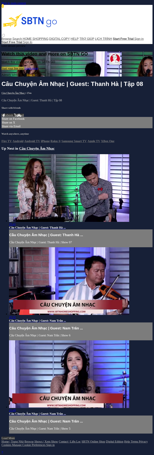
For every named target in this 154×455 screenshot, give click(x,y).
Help (127, 441)
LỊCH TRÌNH (103, 38)
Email (20, 115)
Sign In (27, 42)
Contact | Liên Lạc (70, 441)
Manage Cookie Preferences (29, 445)
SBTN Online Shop (93, 441)
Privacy (143, 441)
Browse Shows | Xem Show (41, 441)
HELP (75, 38)
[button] (3, 35)
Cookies (7, 445)
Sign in (139, 38)
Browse (7, 38)
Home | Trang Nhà (13, 441)
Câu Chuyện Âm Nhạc (13, 93)
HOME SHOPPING (35, 38)
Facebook (8, 115)
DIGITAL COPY (59, 38)
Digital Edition (114, 441)
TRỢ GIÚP (86, 38)
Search (17, 38)
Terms (135, 441)
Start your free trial (13, 68)
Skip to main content (14, 3)
